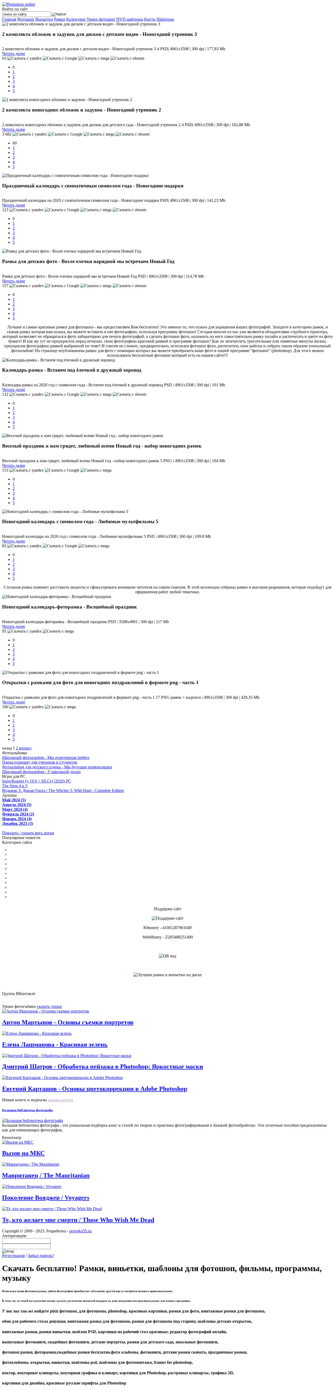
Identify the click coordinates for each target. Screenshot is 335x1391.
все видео (31, 1137)
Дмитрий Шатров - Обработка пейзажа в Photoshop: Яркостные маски (102, 1066)
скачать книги (60, 1100)
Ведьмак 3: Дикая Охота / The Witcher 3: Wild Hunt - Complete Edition (63, 790)
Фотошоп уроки (22, 859)
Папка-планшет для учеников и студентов (39, 762)
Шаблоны (165, 19)
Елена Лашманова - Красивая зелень (55, 1044)
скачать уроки (49, 1006)
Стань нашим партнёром (30, 892)
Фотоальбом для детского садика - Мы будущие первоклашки (57, 767)
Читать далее (13, 53)
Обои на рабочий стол (28, 854)
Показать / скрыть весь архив (28, 833)
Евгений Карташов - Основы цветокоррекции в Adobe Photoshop (94, 1088)
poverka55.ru (80, 1231)
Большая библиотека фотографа (27, 1110)
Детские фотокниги (25, 849)
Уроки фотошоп (101, 19)
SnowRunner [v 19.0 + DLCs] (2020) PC (36, 781)
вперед (25, 748)
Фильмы (15, 873)
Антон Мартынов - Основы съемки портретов (67, 1022)
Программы (18, 882)
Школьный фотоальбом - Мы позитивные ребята (45, 757)
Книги (14, 887)
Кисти (149, 19)
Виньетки (44, 19)
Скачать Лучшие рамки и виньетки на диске (167, 984)
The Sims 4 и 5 (14, 786)
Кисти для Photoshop (26, 868)
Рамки (59, 19)
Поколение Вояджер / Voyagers (45, 1197)
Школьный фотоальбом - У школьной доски (41, 771)
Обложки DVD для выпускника (36, 864)
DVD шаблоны (129, 19)
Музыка (15, 878)
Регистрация (13, 1255)
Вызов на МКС (23, 1153)
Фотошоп (25, 19)
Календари (76, 19)
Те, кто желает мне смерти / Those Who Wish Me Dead (78, 1219)
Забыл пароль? (41, 1255)
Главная (9, 19)
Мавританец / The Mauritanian (46, 1175)
